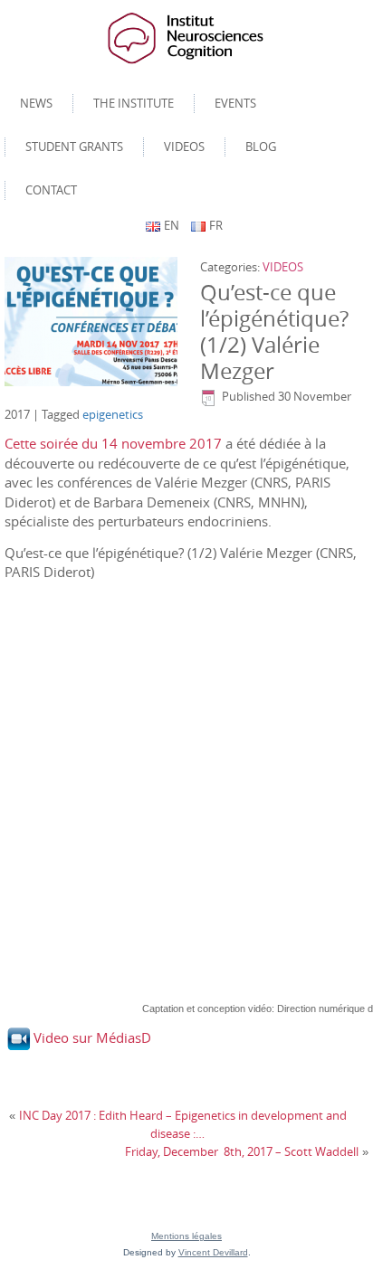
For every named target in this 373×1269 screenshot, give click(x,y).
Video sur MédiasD (92, 1037)
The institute (133, 103)
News (36, 103)
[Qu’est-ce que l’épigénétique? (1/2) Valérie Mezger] (93, 322)
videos (184, 146)
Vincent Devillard (213, 1252)
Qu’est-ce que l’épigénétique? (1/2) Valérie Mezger (274, 331)
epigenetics (112, 414)
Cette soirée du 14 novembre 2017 (113, 443)
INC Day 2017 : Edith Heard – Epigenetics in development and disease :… (183, 1124)
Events (235, 103)
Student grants (74, 146)
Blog (260, 146)
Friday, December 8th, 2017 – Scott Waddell (242, 1151)
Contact (51, 190)
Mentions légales (186, 1236)
